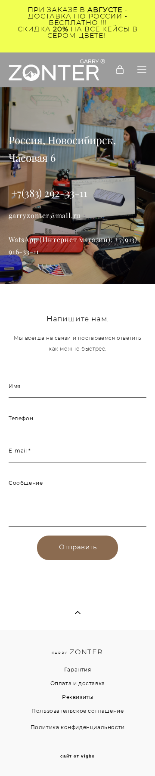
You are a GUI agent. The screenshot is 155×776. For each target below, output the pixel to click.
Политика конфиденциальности (78, 727)
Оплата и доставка (77, 683)
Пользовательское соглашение (77, 711)
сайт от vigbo (77, 756)
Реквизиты (77, 697)
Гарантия (77, 669)
